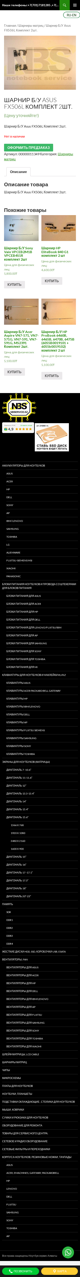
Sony (9, 1220)
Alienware (13, 552)
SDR (8, 912)
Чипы (6, 1070)
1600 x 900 (17, 848)
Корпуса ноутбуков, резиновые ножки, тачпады (36, 1157)
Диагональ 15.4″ (17, 809)
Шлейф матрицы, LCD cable (20, 1054)
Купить (14, 284)
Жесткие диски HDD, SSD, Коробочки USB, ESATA (34, 951)
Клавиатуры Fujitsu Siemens (25, 730)
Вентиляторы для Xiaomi (23, 1046)
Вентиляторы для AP (20, 1006)
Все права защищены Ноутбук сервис (24, 1255)
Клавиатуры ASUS (18, 682)
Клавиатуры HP (17, 698)
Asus (9, 1165)
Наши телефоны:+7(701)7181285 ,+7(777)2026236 (31, 5)
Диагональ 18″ (16, 888)
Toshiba (11, 536)
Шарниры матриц (31, 25)
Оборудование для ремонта (22, 1125)
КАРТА (62, 1271)
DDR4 (9, 943)
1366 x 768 (17, 825)
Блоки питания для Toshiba (25, 659)
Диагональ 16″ (16, 864)
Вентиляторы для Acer (22, 975)
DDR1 (9, 920)
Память (7, 904)
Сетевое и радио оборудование (25, 1141)
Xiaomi (11, 568)
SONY (9, 505)
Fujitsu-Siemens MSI (19, 560)
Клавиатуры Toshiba (20, 754)
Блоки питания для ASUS (23, 595)
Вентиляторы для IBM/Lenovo (27, 999)
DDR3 (9, 935)
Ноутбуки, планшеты (17, 1093)
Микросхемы (11, 1078)
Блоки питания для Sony (23, 651)
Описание (18, 172)
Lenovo (11, 1188)
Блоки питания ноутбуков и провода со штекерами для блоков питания (39, 586)
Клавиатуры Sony (18, 746)
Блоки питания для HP (22, 611)
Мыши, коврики (13, 1109)
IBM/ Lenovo (14, 521)
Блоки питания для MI (22, 667)
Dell (9, 1196)
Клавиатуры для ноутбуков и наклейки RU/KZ (34, 675)
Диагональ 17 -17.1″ (19, 872)
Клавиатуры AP (16, 722)
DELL (9, 497)
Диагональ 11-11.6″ (19, 777)
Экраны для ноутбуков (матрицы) (26, 761)
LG (8, 544)
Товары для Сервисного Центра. (25, 1133)
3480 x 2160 (18, 841)
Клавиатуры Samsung (21, 738)
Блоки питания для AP (22, 635)
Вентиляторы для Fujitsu (24, 1014)
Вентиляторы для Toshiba (24, 1038)
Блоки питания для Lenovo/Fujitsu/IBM (33, 627)
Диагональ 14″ (16, 801)
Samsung (12, 528)
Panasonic (13, 576)
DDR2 (9, 927)
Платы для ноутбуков (17, 1086)
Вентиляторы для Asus (22, 967)
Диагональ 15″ (16, 856)
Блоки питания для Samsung (26, 643)
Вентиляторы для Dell (22, 991)
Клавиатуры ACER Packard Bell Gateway (33, 690)
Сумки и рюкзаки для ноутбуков (25, 1117)
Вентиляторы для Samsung (25, 1022)
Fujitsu (11, 1204)
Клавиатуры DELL (18, 714)
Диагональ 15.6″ (17, 817)
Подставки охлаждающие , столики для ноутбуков (38, 1101)
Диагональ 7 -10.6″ (18, 769)
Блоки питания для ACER (23, 603)
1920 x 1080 (18, 833)
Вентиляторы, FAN (15, 959)
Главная (10, 25)
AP (8, 513)
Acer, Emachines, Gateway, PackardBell (32, 1172)
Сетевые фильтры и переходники (26, 1149)
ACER (9, 481)
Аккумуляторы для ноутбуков (23, 465)
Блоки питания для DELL (23, 619)
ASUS (9, 473)
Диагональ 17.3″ (17, 880)
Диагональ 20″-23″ (18, 896)
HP (8, 489)
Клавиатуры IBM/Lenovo (23, 706)
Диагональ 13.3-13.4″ (20, 793)
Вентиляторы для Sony (22, 1030)
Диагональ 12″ (16, 785)
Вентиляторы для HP (21, 983)
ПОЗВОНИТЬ (22, 1271)
